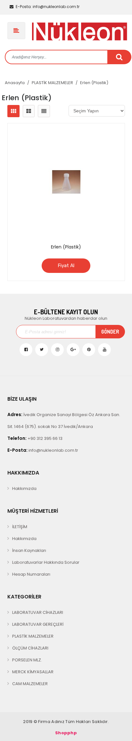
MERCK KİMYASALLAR (33, 672)
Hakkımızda (24, 488)
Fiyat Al (66, 265)
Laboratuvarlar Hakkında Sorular (45, 562)
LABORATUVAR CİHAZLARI (37, 612)
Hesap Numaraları (31, 574)
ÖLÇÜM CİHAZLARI (30, 648)
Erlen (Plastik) (94, 83)
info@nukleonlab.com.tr (47, 6)
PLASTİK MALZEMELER (52, 83)
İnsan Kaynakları (29, 550)
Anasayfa (15, 83)
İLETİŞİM (19, 527)
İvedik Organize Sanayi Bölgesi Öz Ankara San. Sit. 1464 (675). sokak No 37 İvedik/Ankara (63, 420)
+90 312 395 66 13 (34, 438)
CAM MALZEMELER (30, 684)
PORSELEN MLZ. (27, 660)
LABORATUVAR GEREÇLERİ (37, 624)
